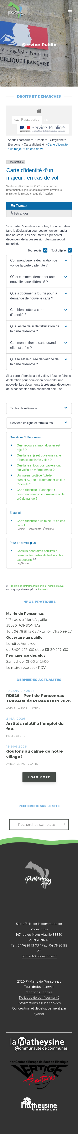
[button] (39, 263)
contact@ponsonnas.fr (39, 956)
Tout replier (35, 250)
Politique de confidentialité (39, 997)
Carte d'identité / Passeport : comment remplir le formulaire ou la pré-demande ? (40, 494)
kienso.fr (43, 589)
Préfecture (16, 735)
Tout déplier (59, 250)
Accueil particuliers (21, 140)
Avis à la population (23, 708)
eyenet (39, 1014)
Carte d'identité (34, 144)
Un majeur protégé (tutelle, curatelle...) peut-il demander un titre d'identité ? (41, 480)
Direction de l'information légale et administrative (36, 586)
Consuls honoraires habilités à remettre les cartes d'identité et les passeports (40, 555)
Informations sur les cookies (39, 1003)
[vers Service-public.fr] (43, 129)
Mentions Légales (39, 992)
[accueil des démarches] (39, 111)
